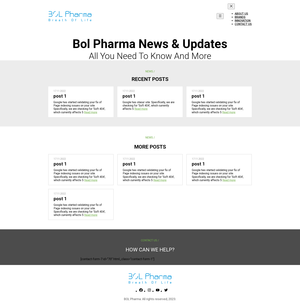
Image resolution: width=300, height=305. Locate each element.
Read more (90, 112)
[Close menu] (231, 6)
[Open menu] (220, 16)
